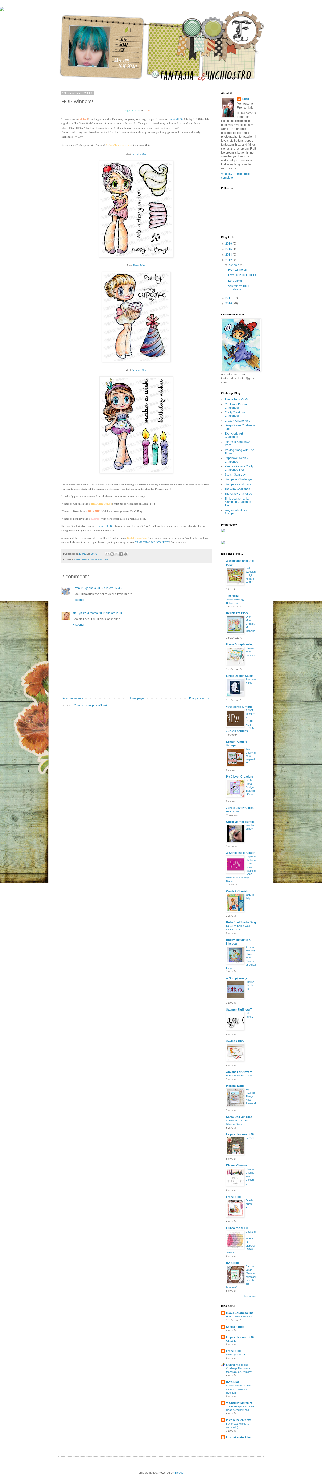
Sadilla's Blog (235, 1040)
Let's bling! (235, 280)
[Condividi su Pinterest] (125, 554)
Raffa (76, 588)
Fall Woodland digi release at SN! (251, 575)
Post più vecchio (199, 698)
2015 (229, 249)
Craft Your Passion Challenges (236, 406)
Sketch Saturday (235, 474)
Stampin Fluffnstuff (239, 1009)
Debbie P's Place (237, 613)
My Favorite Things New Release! (251, 1096)
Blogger (179, 1472)
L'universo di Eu (237, 1228)
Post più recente (72, 698)
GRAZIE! (251, 1138)
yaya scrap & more (239, 707)
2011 (229, 298)
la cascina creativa (239, 1420)
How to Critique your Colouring (250, 1176)
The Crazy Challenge (238, 493)
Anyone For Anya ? (239, 1072)
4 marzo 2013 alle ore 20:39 (105, 613)
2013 (229, 254)
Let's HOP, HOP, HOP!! (242, 275)
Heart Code (232, 811)
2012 (229, 260)
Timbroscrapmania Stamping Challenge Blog (238, 502)
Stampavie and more (238, 484)
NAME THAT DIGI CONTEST (152, 542)
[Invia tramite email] (107, 554)
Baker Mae (139, 265)
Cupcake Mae (139, 154)
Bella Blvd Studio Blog (241, 922)
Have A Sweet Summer (250, 651)
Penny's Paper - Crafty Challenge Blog (239, 468)
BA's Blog (232, 1262)
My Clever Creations (240, 776)
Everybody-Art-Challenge (234, 435)
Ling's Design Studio (239, 675)
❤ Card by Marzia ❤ (239, 1403)
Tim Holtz (232, 596)
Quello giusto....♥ (250, 1204)
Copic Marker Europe (240, 822)
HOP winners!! (237, 269)
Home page (136, 698)
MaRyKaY (79, 613)
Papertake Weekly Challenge (236, 460)
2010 (229, 303)
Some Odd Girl (176, 119)
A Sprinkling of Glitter (240, 853)
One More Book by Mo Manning (250, 623)
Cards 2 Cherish (237, 891)
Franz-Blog (233, 1197)
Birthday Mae (139, 369)
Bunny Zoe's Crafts (237, 399)
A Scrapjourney (236, 978)
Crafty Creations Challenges (235, 414)
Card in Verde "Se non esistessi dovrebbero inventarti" (238, 1389)
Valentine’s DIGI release (238, 288)
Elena (245, 99)
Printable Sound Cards (239, 1075)
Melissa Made (235, 1086)
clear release (81, 559)
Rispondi (78, 600)
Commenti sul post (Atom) (90, 705)
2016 (229, 243)
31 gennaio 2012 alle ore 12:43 (101, 588)
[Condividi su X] (116, 554)
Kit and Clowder (236, 1165)
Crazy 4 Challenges (237, 420)
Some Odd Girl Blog (239, 1117)
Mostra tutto (250, 1296)
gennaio (234, 265)
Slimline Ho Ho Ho (250, 985)
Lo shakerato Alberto (240, 1437)
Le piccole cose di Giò (240, 1134)
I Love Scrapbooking (239, 644)
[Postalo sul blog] (112, 554)
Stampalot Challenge (238, 479)
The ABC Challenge (237, 489)
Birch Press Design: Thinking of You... (250, 787)
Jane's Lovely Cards (240, 808)
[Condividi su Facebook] (121, 554)
